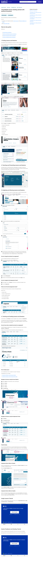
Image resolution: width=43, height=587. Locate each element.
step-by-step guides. (6, 23)
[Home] (4, 2)
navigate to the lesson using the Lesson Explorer (9, 375)
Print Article (4, 15)
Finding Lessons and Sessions (7, 32)
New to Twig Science (19, 7)
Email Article (11, 15)
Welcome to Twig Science (33, 10)
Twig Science (8, 7)
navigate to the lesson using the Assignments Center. (9, 376)
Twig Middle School (13, 7)
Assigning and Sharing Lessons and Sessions (9, 35)
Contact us (39, 1)
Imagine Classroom (3, 7)
